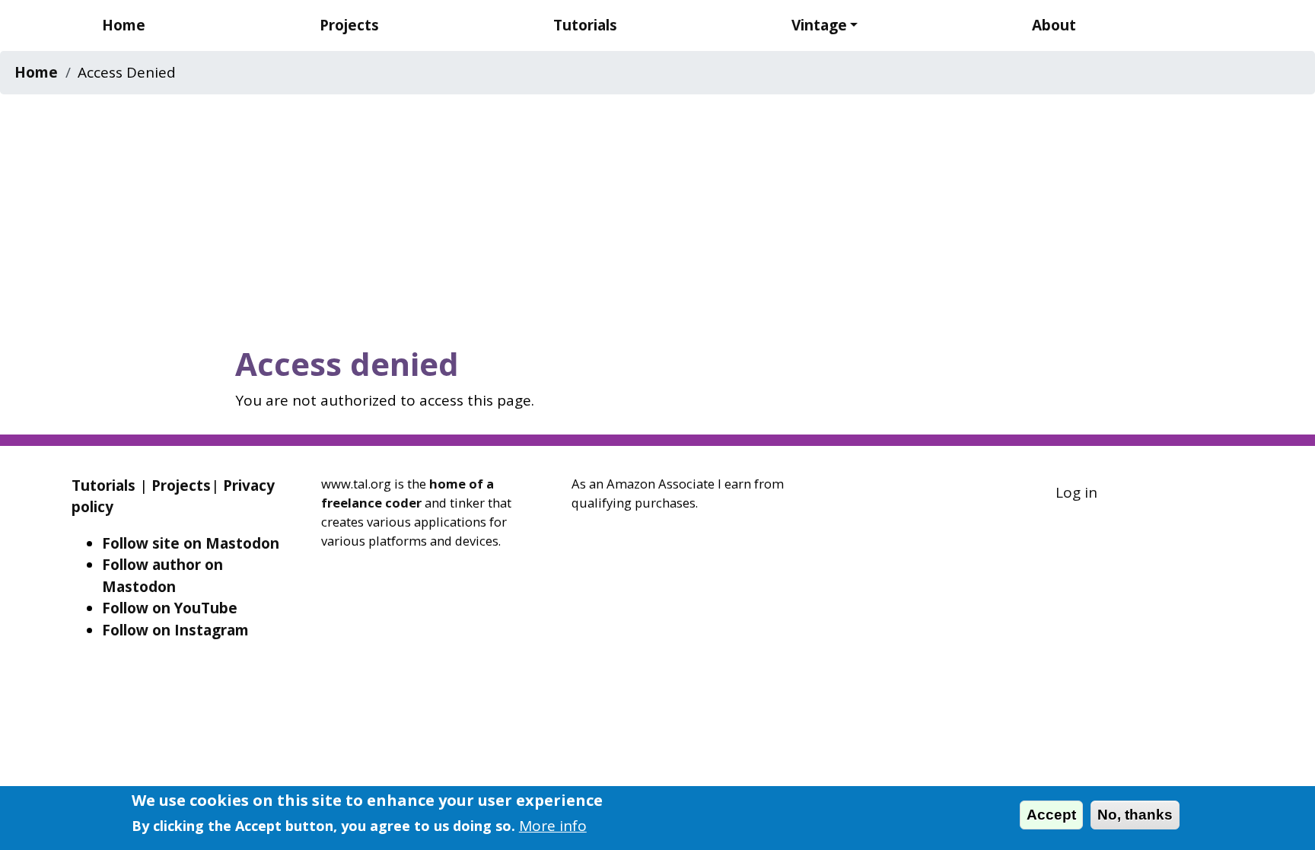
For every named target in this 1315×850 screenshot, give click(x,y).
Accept (1051, 815)
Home (123, 25)
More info (553, 826)
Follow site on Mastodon (190, 543)
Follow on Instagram (175, 630)
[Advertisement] (657, 215)
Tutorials (585, 25)
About (1054, 25)
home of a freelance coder (407, 493)
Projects (349, 25)
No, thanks (1135, 815)
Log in (1076, 492)
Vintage (819, 25)
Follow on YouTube (169, 608)
